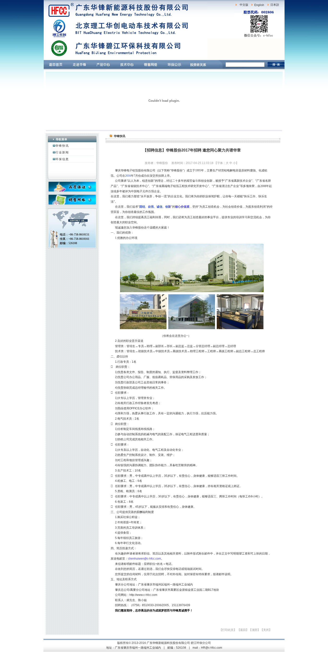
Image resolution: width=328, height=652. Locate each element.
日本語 (274, 4)
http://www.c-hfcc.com (143, 595)
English (259, 5)
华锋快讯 (62, 145)
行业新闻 (62, 152)
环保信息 (62, 159)
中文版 (244, 4)
